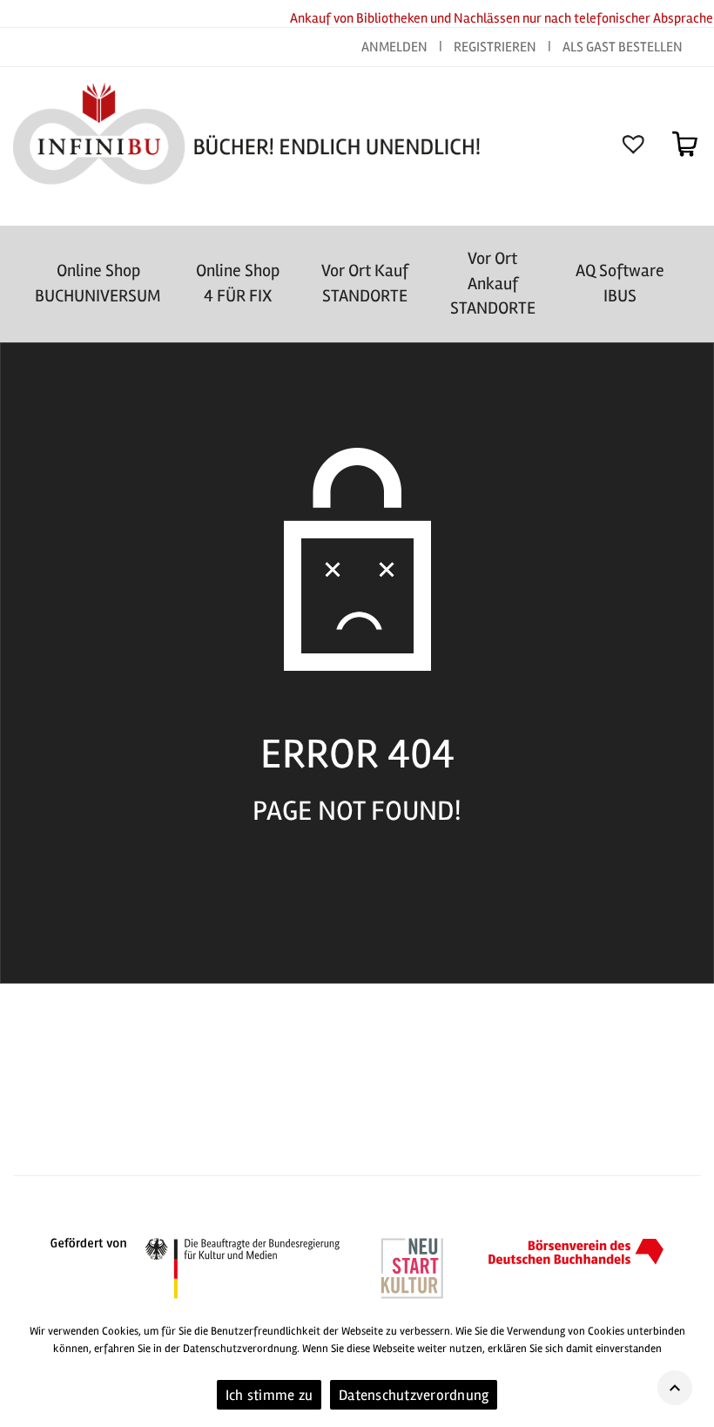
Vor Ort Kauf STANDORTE (364, 283)
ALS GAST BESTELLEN (622, 47)
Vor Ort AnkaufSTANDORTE (493, 283)
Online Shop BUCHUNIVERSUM (98, 283)
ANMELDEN (395, 47)
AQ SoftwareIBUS (620, 283)
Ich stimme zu (269, 1395)
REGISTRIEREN (495, 47)
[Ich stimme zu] (692, 1368)
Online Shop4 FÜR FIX (238, 283)
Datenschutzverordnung (413, 1395)
